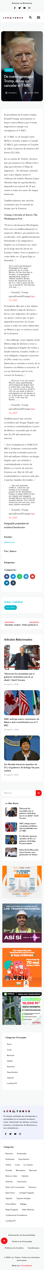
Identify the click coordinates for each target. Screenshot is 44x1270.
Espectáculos (12, 1072)
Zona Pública (11, 1204)
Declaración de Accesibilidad (22, 1235)
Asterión (9, 1182)
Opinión (10, 1078)
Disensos (32, 1187)
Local (9, 1050)
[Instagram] (29, 8)
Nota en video (11, 1176)
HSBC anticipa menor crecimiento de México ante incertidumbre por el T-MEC (21, 722)
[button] (30, 17)
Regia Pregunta (12, 1210)
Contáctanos (33, 1248)
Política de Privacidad (22, 1241)
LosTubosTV (12, 1083)
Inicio (9, 1044)
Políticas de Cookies (14, 1248)
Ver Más (10, 607)
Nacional (10, 1055)
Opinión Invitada (23, 1198)
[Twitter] (19, 8)
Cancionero (22, 1182)
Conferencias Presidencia (16, 1215)
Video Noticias (28, 1210)
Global (9, 70)
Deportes (11, 1067)
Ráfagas (23, 1204)
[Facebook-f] (15, 8)
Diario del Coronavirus (15, 1187)
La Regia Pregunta (26, 1193)
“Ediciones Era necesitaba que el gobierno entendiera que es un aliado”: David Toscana (19, 677)
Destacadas (22, 1154)
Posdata (9, 1170)
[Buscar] (39, 793)
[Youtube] (24, 8)
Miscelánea (20, 1170)
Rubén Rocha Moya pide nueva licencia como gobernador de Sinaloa (28, 852)
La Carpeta (28, 1165)
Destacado (10, 1159)
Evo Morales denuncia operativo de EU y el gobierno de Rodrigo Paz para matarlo (21, 767)
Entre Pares (10, 1193)
